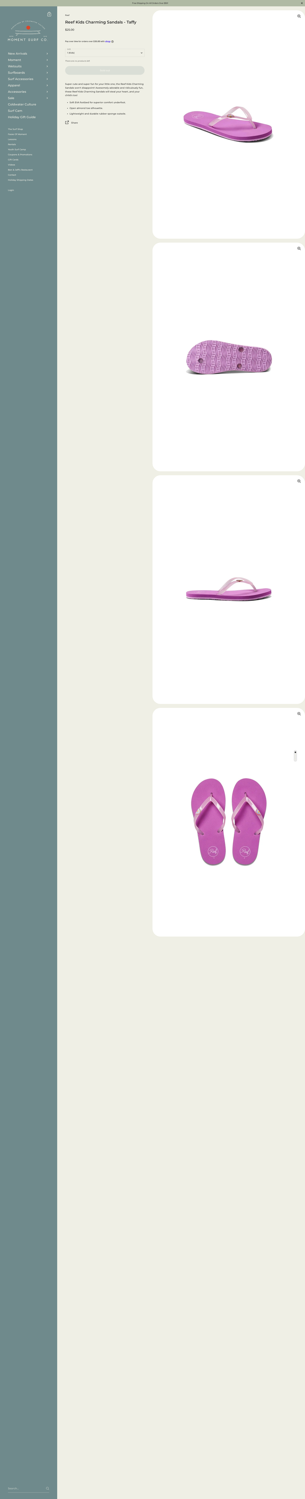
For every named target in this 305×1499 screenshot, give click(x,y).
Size (69, 49)
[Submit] (47, 1488)
